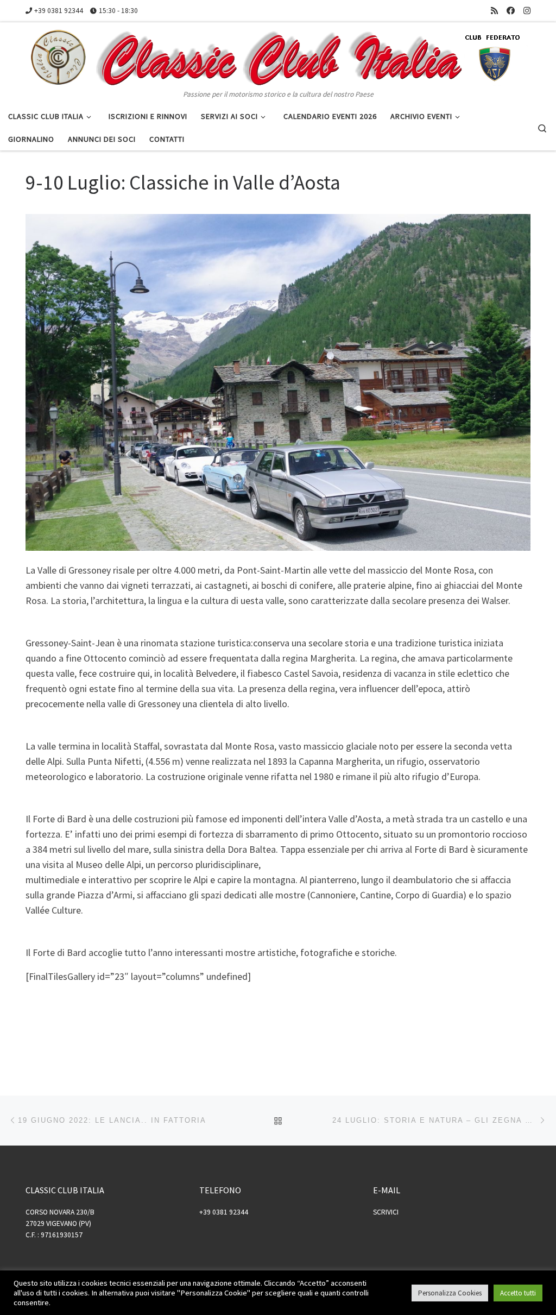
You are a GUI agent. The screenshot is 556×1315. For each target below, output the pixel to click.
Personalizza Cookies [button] (450, 1293)
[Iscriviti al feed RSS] (494, 10)
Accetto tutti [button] (518, 1293)
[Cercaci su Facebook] (511, 10)
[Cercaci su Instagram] (526, 10)
